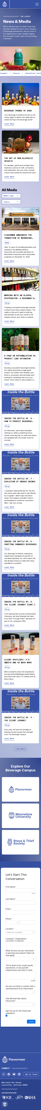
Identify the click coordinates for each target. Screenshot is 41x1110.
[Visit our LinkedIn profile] (19, 1074)
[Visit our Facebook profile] (9, 1074)
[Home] (4, 4)
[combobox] (11, 195)
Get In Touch (31, 1074)
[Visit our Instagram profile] (4, 1074)
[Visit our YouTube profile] (14, 1074)
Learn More (9, 124)
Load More (20, 749)
